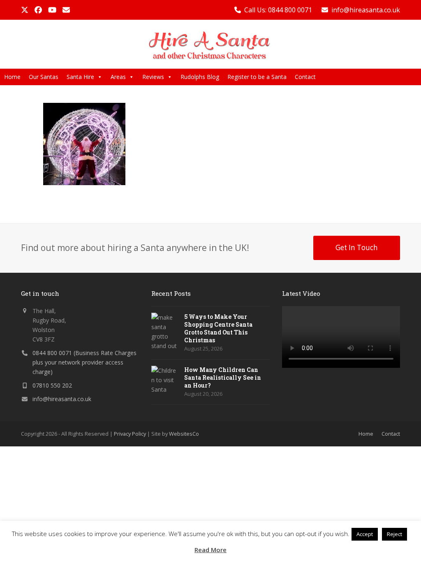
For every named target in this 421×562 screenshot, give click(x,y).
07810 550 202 (52, 385)
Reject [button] (394, 534)
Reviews (153, 77)
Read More (210, 550)
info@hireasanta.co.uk (365, 9)
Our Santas (43, 77)
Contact (305, 77)
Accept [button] (364, 534)
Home (12, 77)
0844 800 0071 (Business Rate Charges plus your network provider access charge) (84, 362)
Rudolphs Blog (199, 77)
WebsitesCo (184, 433)
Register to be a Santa (257, 77)
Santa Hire (80, 77)
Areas (118, 77)
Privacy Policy (130, 433)
